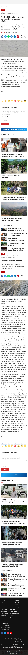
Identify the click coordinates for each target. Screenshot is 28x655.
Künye (15, 639)
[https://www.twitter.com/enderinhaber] (5, 633)
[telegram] (11, 36)
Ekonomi (17, 600)
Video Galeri (4, 611)
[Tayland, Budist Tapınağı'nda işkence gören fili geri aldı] (14, 533)
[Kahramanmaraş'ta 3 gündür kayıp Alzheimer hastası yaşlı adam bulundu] (14, 188)
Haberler (5, 6)
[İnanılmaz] (22, 98)
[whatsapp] (8, 36)
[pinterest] (18, 36)
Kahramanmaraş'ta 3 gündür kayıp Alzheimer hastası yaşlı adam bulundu (14, 198)
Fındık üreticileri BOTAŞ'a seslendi (11, 177)
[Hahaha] (18, 98)
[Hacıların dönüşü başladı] (14, 288)
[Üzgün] (25, 98)
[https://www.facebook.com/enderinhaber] (2, 633)
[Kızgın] (15, 98)
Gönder (5, 124)
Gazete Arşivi (13, 617)
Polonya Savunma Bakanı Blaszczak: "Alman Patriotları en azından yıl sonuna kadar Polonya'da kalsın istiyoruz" (13, 522)
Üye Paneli (13, 609)
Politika (17, 605)
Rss (6, 639)
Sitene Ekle (10, 639)
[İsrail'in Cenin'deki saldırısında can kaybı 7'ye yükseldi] (14, 555)
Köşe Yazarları (4, 613)
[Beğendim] (2, 98)
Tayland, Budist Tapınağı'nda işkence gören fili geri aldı (12, 543)
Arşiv (11, 615)
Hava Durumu (4, 623)
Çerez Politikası (10, 642)
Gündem (4, 602)
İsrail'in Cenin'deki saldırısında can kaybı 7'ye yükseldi (12, 565)
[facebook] (2, 36)
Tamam (17, 653)
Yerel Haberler (14, 611)
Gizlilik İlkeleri (18, 642)
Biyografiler (4, 615)
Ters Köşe (17, 607)
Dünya (3, 600)
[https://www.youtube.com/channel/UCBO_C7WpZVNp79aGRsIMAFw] (11, 633)
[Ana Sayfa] (1, 6)
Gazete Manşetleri (5, 625)
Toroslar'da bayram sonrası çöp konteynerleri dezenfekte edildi (13, 155)
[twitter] (5, 36)
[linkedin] (15, 36)
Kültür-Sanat (18, 602)
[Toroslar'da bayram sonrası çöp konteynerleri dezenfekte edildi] (14, 145)
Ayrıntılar (12, 653)
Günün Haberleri (14, 613)
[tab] (5, 107)
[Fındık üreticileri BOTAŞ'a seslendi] (14, 166)
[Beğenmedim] (12, 98)
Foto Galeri (4, 609)
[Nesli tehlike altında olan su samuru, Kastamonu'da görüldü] (14, 48)
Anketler (3, 621)
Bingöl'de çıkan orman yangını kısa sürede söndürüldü (12, 219)
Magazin (4, 605)
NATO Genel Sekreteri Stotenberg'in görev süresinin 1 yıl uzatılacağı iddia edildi (14, 501)
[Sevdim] (9, 98)
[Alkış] (5, 98)
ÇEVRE (9, 6)
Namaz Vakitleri (5, 629)
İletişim (20, 639)
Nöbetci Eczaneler (5, 627)
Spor (3, 607)
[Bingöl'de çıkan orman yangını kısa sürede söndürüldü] (14, 209)
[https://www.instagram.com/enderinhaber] (8, 633)
